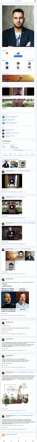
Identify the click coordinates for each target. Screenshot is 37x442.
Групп (14, 154)
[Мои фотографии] (6, 164)
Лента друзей (31, 60)
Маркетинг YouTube (10, 135)
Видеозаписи (5, 86)
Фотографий (5, 154)
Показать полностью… (7, 286)
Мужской (12, 145)
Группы (4, 114)
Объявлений (32, 154)
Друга (10, 154)
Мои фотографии (27, 248)
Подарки (4, 50)
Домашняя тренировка (6, 96)
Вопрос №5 (4, 107)
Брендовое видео (9, 129)
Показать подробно (18, 150)
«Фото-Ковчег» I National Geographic (28, 222)
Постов (26, 154)
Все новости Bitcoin (10, 119)
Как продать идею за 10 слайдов (26, 372)
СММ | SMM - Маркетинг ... (11, 122)
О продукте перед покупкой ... (12, 132)
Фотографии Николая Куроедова (10, 159)
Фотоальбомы (5, 73)
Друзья (3, 60)
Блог (3, 127)
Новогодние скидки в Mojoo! (11, 434)
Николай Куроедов (9, 170)
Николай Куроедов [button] (18, 0)
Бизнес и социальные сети (11, 116)
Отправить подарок (18, 56)
